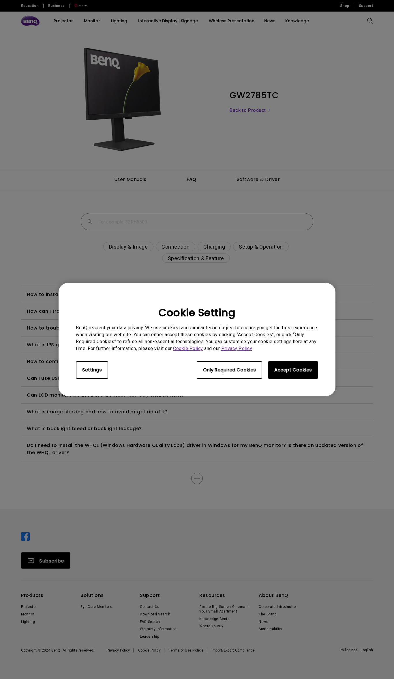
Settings (92, 370)
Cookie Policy (188, 348)
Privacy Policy (236, 348)
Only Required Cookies (229, 370)
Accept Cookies (293, 370)
